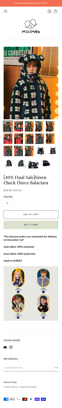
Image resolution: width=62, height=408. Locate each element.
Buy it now (31, 225)
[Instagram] (10, 348)
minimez (14, 387)
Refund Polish (10, 382)
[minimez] (31, 26)
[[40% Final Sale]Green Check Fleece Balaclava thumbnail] (8, 126)
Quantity (8, 196)
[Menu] (5, 11)
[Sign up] (56, 367)
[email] (5, 348)
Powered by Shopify (28, 387)
